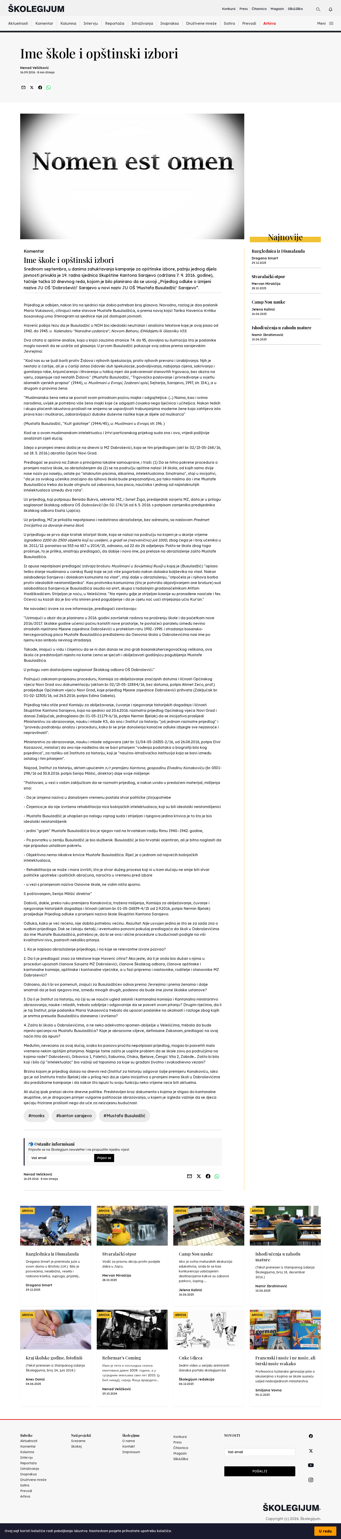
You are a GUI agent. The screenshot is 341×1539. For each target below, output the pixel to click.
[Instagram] (311, 1485)
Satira (229, 23)
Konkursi (228, 9)
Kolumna (68, 23)
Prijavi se (104, 1158)
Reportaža (114, 23)
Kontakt (128, 1446)
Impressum (131, 1452)
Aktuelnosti (18, 23)
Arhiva (269, 23)
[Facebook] (311, 1441)
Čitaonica (259, 9)
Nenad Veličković (34, 68)
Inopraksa (169, 23)
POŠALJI (259, 1471)
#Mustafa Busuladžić (124, 1115)
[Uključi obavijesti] (334, 9)
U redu (325, 1531)
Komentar (44, 23)
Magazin (277, 9)
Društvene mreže (201, 23)
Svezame (78, 1441)
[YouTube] (311, 1470)
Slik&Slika (295, 9)
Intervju (91, 23)
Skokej (76, 1446)
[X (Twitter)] (311, 1456)
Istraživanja (142, 23)
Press (243, 9)
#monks (36, 1115)
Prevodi (249, 23)
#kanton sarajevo (74, 1115)
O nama (128, 1441)
